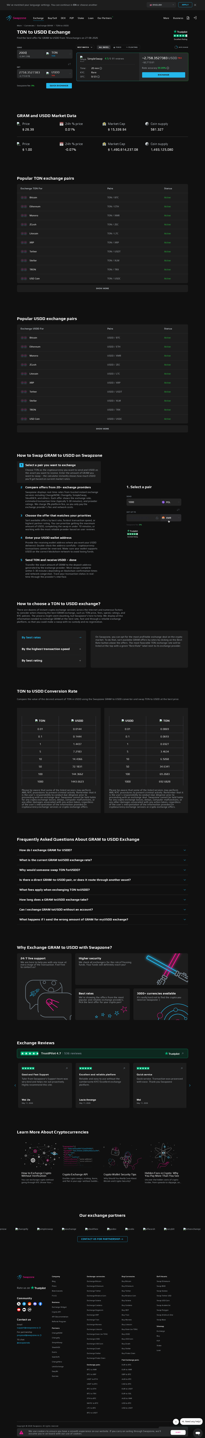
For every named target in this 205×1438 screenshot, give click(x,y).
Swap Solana (162, 1291)
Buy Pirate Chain (128, 1353)
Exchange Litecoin (94, 1329)
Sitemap (160, 1326)
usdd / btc (113, 338)
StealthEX (56, 1347)
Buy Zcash (126, 1344)
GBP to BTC (126, 1374)
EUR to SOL (126, 1393)
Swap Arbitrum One (165, 1315)
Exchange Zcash (93, 1348)
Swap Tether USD (164, 1296)
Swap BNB (161, 1286)
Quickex (55, 1376)
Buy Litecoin (127, 1324)
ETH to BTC (91, 1398)
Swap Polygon (163, 1310)
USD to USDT (127, 1408)
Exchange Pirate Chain (96, 1358)
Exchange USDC (93, 1339)
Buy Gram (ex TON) (129, 1329)
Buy (158, 1336)
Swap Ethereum (163, 1281)
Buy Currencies (128, 1276)
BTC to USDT (92, 1413)
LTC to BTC (91, 1408)
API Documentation (60, 1317)
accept (178, 1432)
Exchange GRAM (45, 26)
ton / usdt (114, 251)
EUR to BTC (126, 1365)
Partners (56, 1328)
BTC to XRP (91, 1374)
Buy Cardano (127, 1305)
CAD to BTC (126, 1384)
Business (56, 1302)
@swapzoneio (23, 1343)
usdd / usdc (114, 419)
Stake (159, 1345)
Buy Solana (126, 1300)
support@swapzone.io (27, 1328)
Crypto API (56, 1312)
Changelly (56, 1338)
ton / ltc (113, 233)
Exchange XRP (93, 1315)
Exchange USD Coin (95, 1344)
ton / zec (113, 224)
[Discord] (35, 1304)
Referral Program (59, 1321)
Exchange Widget (59, 1307)
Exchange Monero (94, 1324)
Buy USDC (126, 1334)
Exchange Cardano (94, 1305)
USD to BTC (126, 1403)
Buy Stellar (126, 1348)
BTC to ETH (91, 1389)
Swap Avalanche (163, 1305)
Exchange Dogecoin (95, 1310)
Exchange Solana (94, 1300)
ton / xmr (113, 215)
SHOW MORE (102, 288)
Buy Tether (126, 1291)
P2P (158, 1341)
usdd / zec (113, 365)
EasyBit (55, 1371)
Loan (159, 1350)
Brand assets (57, 1291)
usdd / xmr (114, 356)
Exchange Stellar (94, 1353)
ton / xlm (113, 260)
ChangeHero (57, 1362)
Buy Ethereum (127, 1286)
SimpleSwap (57, 1342)
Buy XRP (125, 1310)
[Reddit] (29, 1304)
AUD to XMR (127, 1398)
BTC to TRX (91, 1393)
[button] (195, 18)
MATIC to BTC (92, 1403)
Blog (54, 1281)
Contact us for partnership (100, 1239)
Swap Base (161, 1320)
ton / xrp (113, 242)
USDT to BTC (92, 1384)
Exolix (54, 1352)
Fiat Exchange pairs (130, 1360)
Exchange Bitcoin (94, 1281)
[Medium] (24, 1310)
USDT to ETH (92, 1379)
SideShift (56, 1357)
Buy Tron (125, 1315)
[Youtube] (19, 1310)
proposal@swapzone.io (28, 1335)
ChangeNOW (57, 1333)
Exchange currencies (96, 1276)
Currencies (29, 26)
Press (54, 1286)
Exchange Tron (93, 1320)
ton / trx (113, 269)
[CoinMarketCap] (29, 1310)
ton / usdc (114, 278)
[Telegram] (24, 1304)
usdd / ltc (113, 374)
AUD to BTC (126, 1379)
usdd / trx (114, 410)
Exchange (163, 75)
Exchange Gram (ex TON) (97, 1334)
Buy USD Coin (127, 1339)
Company (56, 1276)
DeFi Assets (162, 1276)
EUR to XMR (127, 1369)
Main (19, 26)
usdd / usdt (114, 392)
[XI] (19, 1304)
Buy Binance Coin (129, 1296)
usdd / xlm (114, 401)
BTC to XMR (92, 1369)
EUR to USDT (127, 1389)
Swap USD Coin (163, 1300)
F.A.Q (54, 1296)
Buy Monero (127, 1320)
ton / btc (113, 197)
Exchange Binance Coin (96, 1296)
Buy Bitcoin (126, 1281)
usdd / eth (114, 347)
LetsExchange (57, 1366)
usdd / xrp (114, 383)
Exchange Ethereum (95, 1286)
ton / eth (113, 206)
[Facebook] (40, 1304)
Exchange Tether (94, 1291)
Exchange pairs (93, 1365)
